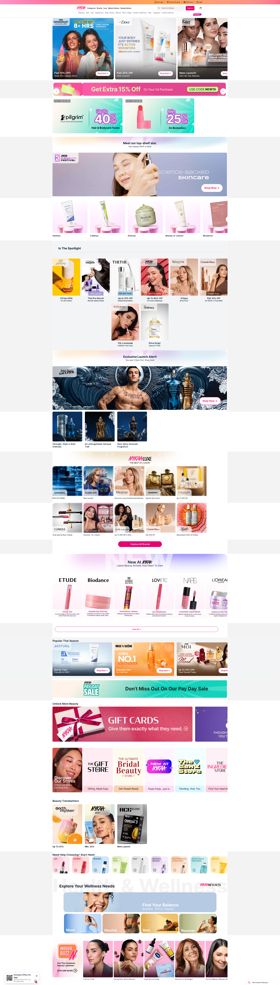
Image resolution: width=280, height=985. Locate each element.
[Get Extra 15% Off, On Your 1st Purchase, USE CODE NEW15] (139, 89)
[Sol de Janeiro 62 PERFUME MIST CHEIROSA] (66, 277)
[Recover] (204, 924)
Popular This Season (65, 640)
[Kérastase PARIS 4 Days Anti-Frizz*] (184, 277)
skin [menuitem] (87, 13)
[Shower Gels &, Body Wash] (199, 864)
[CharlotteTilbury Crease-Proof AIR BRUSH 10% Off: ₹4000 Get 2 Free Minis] (214, 277)
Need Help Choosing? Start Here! (73, 854)
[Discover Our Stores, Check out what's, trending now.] (67, 770)
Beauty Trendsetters (65, 800)
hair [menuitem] (92, 13)
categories (91, 8)
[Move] (76, 924)
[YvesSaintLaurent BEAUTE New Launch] (125, 322)
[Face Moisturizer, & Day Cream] (179, 864)
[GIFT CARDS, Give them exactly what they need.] (122, 724)
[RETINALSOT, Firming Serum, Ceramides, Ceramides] (107, 215)
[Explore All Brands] (140, 547)
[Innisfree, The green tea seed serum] (182, 215)
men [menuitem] (149, 13)
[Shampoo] (100, 864)
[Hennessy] (100, 426)
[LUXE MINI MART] (98, 518)
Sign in (190, 8)
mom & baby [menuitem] (127, 13)
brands (99, 8)
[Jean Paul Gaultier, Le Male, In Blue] (67, 426)
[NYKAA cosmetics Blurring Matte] (155, 277)
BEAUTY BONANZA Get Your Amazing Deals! (96, 2)
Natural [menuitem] (118, 13)
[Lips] (61, 864)
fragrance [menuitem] (156, 13)
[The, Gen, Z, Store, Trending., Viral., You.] (190, 770)
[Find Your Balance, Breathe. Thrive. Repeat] (161, 903)
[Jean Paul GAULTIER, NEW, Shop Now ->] (139, 388)
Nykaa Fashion (113, 8)
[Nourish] (118, 924)
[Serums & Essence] (159, 864)
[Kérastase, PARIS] (129, 481)
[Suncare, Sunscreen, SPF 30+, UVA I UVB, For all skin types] (219, 864)
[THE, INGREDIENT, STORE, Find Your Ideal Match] (220, 770)
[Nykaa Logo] (81, 7)
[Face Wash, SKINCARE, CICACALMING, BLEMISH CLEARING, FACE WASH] (120, 864)
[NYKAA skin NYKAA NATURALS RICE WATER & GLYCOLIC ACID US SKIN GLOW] (100, 824)
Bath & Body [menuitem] (109, 13)
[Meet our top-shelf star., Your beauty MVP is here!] (140, 144)
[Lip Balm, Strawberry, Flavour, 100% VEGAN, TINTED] (80, 864)
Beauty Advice (126, 8)
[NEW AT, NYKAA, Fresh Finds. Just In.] (159, 770)
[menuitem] (197, 14)
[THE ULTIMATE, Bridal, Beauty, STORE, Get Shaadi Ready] (129, 770)
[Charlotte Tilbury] (160, 518)
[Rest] (161, 924)
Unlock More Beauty (65, 703)
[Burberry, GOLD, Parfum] (160, 481)
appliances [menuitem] (99, 13)
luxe (105, 8)
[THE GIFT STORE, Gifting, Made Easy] (98, 770)
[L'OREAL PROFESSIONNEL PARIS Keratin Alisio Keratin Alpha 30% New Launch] (96, 277)
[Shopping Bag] (200, 8)
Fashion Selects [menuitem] (168, 13)
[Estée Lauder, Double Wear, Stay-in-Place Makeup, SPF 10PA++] (129, 518)
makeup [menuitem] (82, 13)
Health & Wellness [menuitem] (140, 13)
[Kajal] (140, 864)
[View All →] (140, 631)
